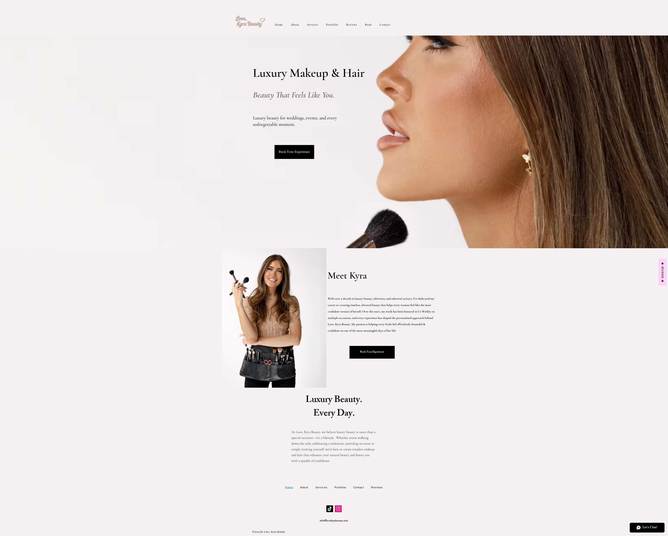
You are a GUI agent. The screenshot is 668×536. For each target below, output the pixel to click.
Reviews (663, 272)
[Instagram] (338, 508)
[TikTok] (329, 508)
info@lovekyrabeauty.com (334, 521)
